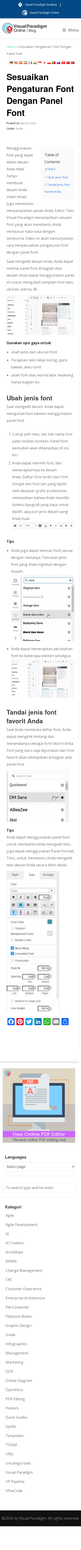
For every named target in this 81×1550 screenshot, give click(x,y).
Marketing (14, 1362)
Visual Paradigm (19, 1472)
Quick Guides (16, 1417)
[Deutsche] (11, 62)
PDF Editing (15, 1398)
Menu (73, 30)
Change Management (24, 1270)
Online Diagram (19, 1380)
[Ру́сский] (58, 62)
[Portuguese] (54, 62)
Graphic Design (19, 1325)
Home (11, 47)
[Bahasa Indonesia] (39, 62)
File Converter (17, 1307)
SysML (11, 1426)
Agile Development (22, 1224)
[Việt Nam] (63, 62)
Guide (19, 128)
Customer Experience (24, 1288)
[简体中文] (68, 62)
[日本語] (44, 62)
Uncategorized (18, 1463)
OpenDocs (14, 1389)
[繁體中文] (72, 62)
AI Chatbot (15, 1242)
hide (50, 169)
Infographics (16, 1343)
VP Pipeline (15, 1481)
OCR (9, 1371)
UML (10, 1454)
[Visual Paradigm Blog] (24, 30)
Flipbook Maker (19, 1316)
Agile (10, 1215)
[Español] (20, 62)
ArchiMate (14, 1252)
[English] (16, 62)
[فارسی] (25, 62)
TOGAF (11, 1444)
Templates (15, 1435)
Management (17, 1353)
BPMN (11, 1261)
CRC (9, 1279)
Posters (12, 1408)
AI (7, 1233)
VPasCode (14, 1490)
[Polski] (49, 62)
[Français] (30, 62)
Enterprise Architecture (25, 1298)
